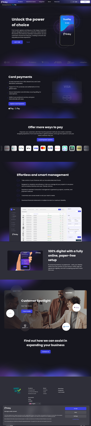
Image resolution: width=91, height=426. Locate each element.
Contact (45, 393)
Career (44, 391)
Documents (31, 397)
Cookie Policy (75, 419)
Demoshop (60, 388)
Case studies (61, 392)
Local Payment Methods (33, 391)
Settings (76, 416)
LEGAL (29, 399)
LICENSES (30, 401)
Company (45, 390)
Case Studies (27, 311)
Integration (61, 390)
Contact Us (45, 351)
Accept (75, 408)
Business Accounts (32, 393)
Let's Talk (17, 42)
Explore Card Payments (17, 104)
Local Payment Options (45, 140)
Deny (75, 412)
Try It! (28, 42)
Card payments (31, 390)
